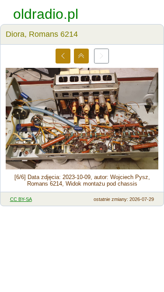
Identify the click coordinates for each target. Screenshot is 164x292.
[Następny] (101, 56)
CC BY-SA (21, 199)
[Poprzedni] (63, 56)
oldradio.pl (45, 14)
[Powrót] (81, 56)
